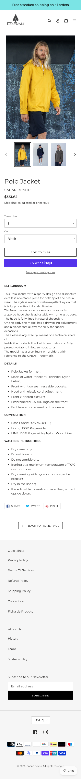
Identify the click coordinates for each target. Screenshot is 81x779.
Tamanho (10, 216)
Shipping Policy (19, 591)
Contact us (16, 601)
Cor (6, 231)
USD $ (39, 720)
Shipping (10, 203)
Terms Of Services (21, 570)
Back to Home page (43, 525)
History (13, 638)
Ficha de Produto (20, 611)
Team (12, 649)
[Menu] (74, 20)
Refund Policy (18, 581)
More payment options (40, 272)
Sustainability (17, 659)
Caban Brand (34, 765)
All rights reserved (53, 765)
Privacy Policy (18, 560)
